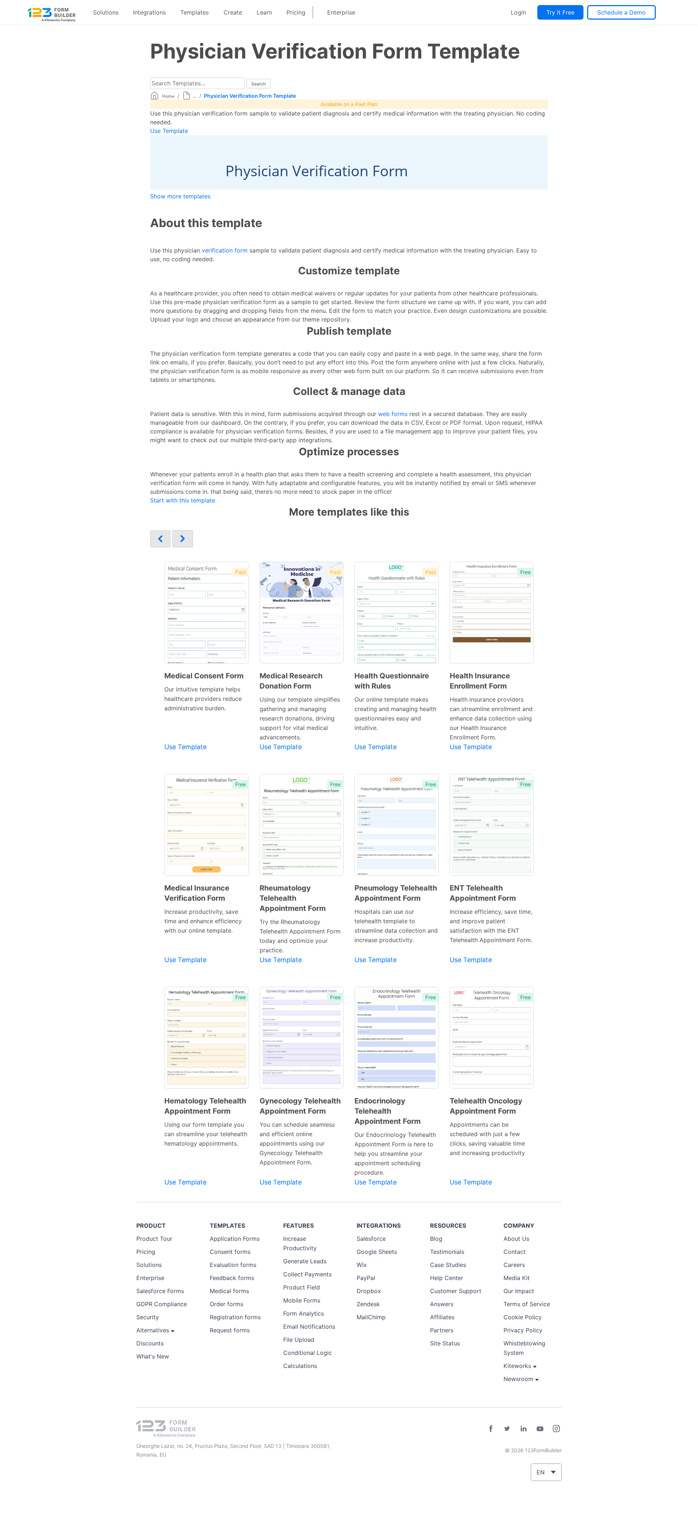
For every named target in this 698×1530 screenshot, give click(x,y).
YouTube (539, 1428)
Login (518, 12)
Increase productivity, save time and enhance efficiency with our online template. (203, 921)
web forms (393, 413)
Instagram (556, 1428)
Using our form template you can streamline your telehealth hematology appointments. (205, 1134)
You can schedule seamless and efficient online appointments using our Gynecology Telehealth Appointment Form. (297, 1143)
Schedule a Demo (621, 12)
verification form (225, 250)
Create (233, 12)
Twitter (507, 1428)
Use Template (169, 130)
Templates (194, 12)
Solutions (106, 12)
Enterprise (341, 12)
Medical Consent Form (204, 675)
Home (168, 96)
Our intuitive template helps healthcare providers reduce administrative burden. (203, 699)
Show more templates (180, 196)
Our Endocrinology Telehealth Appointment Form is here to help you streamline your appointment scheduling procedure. (395, 1153)
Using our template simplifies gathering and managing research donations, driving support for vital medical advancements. (300, 718)
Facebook (490, 1428)
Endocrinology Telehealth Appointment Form (387, 1111)
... (194, 96)
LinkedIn (523, 1428)
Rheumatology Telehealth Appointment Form (293, 898)
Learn (264, 12)
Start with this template (182, 500)
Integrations (149, 12)
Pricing (295, 12)
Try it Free (560, 12)
